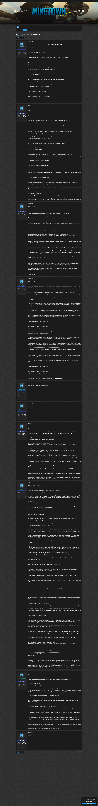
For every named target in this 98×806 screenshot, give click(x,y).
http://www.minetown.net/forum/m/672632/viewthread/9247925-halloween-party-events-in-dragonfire (45, 451)
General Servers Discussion (25, 32)
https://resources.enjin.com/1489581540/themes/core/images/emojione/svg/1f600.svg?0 (45, 651)
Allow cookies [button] (89, 803)
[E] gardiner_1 (22, 210)
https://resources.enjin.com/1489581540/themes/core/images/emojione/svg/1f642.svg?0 (45, 235)
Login (21, 29)
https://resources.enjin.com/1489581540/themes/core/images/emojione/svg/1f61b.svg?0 (45, 529)
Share (80, 37)
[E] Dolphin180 (22, 430)
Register (25, 29)
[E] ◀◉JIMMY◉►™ (22, 389)
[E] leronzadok (22, 409)
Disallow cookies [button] (89, 801)
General (20, 32)
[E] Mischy (22, 489)
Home (17, 32)
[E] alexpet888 (22, 112)
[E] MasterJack (21, 35)
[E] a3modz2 (21, 285)
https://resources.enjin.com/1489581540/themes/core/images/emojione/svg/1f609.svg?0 (51, 223)
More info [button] (93, 799)
